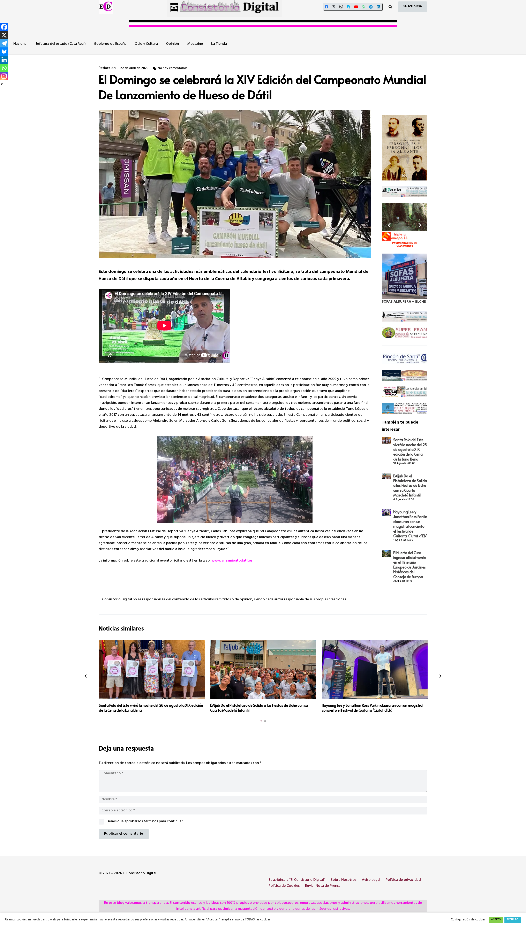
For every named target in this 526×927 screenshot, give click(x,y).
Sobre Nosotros (343, 880)
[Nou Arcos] (404, 375)
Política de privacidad (403, 880)
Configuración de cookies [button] (468, 920)
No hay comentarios (172, 68)
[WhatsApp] (363, 6)
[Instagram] (341, 6)
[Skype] (348, 6)
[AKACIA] (404, 191)
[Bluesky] (4, 51)
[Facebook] (326, 6)
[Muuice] (404, 391)
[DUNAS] (404, 408)
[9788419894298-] (404, 147)
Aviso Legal (371, 880)
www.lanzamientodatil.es (231, 560)
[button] (390, 7)
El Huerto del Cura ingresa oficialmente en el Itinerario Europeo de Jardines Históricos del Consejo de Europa (409, 564)
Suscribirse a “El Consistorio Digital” (297, 880)
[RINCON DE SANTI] (404, 358)
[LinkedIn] (378, 6)
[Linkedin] (4, 60)
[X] (334, 6)
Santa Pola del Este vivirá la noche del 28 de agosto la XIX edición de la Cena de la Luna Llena (410, 449)
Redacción (107, 68)
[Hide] (1, 84)
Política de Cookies (284, 886)
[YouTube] (356, 6)
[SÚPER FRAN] (404, 332)
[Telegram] (371, 6)
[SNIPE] (404, 316)
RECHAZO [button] (512, 919)
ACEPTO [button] (496, 919)
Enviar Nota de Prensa (322, 886)
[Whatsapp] (4, 68)
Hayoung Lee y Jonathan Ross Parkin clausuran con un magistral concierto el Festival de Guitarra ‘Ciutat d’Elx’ (410, 523)
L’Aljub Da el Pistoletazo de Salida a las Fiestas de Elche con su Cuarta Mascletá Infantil (410, 485)
